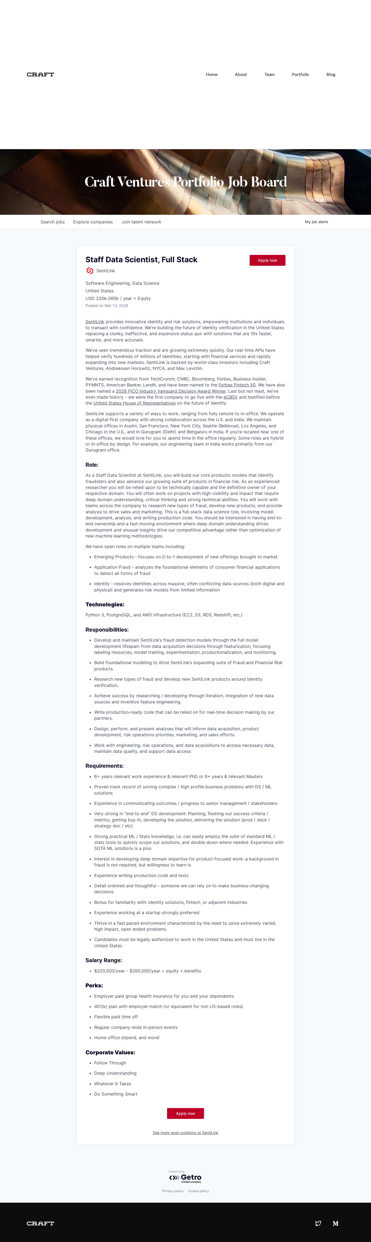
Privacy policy (173, 1191)
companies (93, 222)
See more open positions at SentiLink (185, 1132)
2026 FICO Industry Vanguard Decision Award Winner (171, 391)
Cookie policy (198, 1191)
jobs (52, 222)
